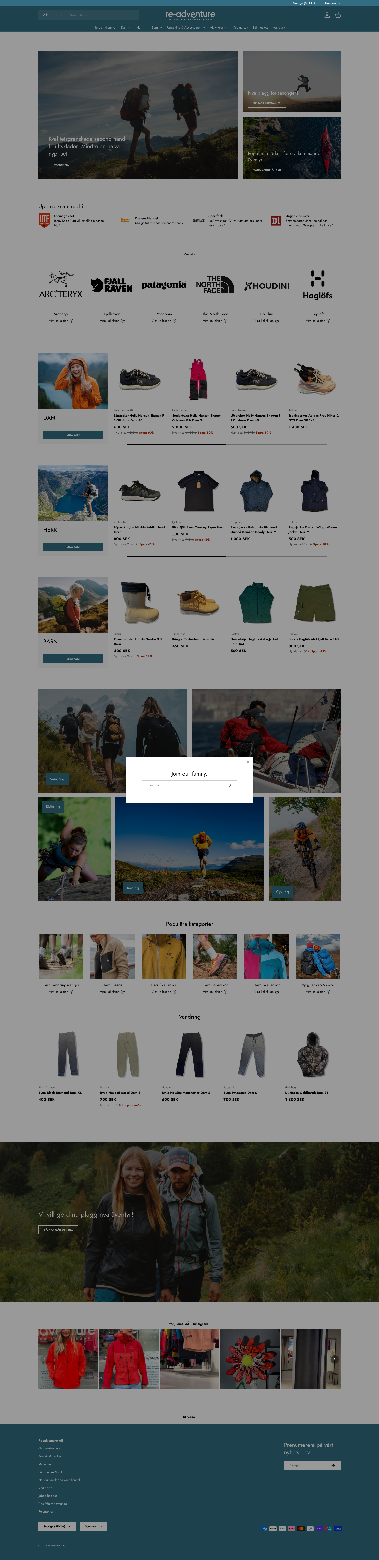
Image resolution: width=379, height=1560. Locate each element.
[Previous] (44, 1359)
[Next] (335, 1359)
